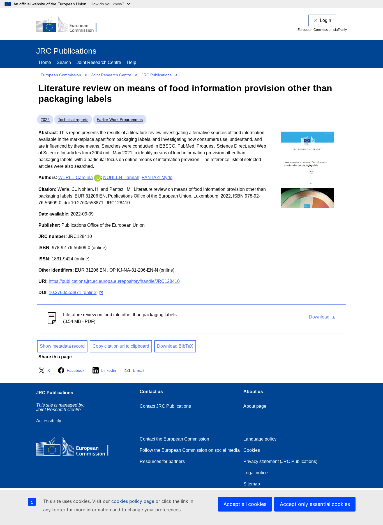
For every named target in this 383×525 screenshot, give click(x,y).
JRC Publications (157, 75)
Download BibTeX (175, 346)
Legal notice (255, 472)
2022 (45, 119)
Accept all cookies (244, 504)
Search (64, 62)
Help (131, 62)
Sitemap (251, 484)
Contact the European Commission (174, 439)
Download (320, 317)
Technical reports (73, 119)
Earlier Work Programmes (120, 119)
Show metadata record (62, 346)
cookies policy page (132, 501)
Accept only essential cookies (315, 504)
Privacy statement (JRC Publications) (280, 461)
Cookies (251, 450)
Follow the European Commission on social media (190, 450)
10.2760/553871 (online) (73, 292)
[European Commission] (70, 24)
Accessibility (48, 420)
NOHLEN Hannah (121, 177)
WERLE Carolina (75, 177)
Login (325, 20)
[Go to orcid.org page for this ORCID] (97, 177)
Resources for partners (162, 461)
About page (254, 406)
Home (45, 62)
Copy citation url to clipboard (121, 346)
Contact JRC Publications (165, 406)
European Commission (61, 75)
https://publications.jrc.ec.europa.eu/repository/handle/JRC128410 (114, 281)
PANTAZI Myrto (157, 177)
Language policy (259, 439)
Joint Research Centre (99, 62)
